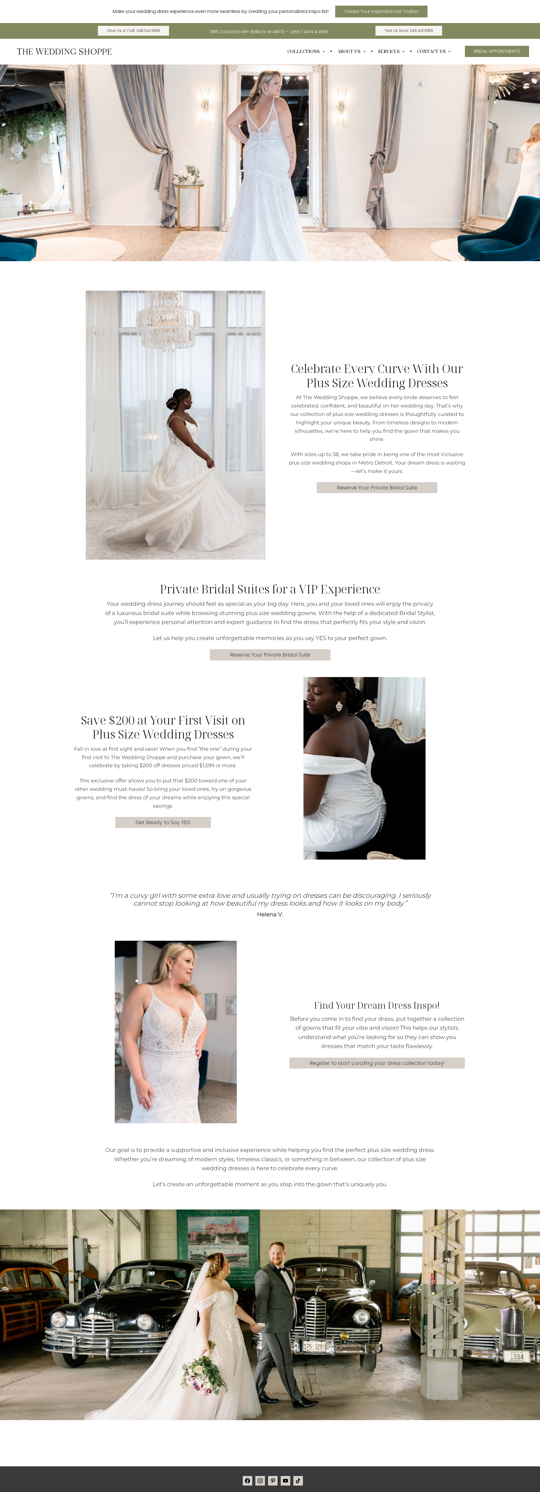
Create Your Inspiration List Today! (381, 11)
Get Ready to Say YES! (163, 822)
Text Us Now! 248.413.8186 (408, 30)
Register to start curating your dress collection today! (377, 1063)
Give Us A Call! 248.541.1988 (133, 30)
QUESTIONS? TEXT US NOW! (481, 1479)
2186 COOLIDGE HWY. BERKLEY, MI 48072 (247, 32)
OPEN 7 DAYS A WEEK (309, 32)
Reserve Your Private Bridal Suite (377, 487)
